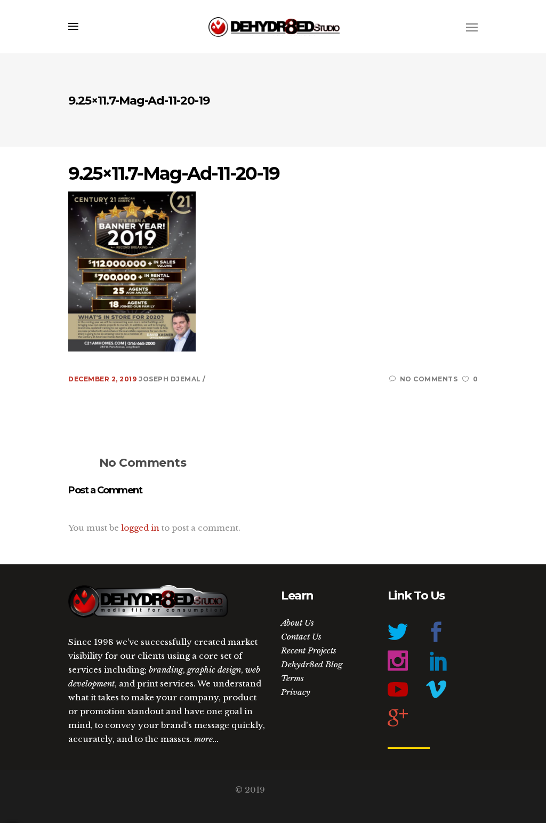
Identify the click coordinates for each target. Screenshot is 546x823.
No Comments (428, 379)
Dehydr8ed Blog (311, 664)
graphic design (214, 670)
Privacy (295, 692)
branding (166, 670)
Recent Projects (308, 650)
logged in (140, 528)
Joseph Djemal (171, 379)
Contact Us (301, 637)
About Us (297, 623)
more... (206, 739)
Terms (292, 678)
